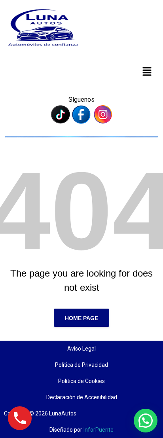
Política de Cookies (81, 381)
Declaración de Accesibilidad (81, 397)
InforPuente (98, 430)
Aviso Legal (81, 348)
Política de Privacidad (81, 365)
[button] (147, 71)
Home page (81, 318)
